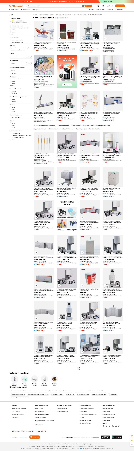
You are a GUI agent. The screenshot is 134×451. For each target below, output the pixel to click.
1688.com (51, 444)
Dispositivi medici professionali (63, 14)
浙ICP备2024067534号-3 (106, 448)
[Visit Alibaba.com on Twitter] (110, 426)
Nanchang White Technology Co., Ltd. (43, 161)
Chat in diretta (83, 411)
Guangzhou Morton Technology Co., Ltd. (43, 120)
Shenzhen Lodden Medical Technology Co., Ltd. (90, 48)
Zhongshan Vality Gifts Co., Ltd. (87, 118)
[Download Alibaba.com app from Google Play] (117, 437)
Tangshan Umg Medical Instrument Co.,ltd (67, 48)
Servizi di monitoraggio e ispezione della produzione (44, 421)
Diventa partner (106, 420)
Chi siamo (14, 405)
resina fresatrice (16, 390)
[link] (132, 436)
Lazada (67, 444)
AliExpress (44, 444)
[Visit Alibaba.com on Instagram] (113, 426)
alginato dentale (76, 125)
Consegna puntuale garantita (42, 414)
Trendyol (83, 444)
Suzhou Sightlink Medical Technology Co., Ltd (44, 48)
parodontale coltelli (89, 125)
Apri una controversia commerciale (88, 414)
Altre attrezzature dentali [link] (96, 14)
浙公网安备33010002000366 (92, 448)
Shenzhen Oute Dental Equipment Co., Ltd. (67, 118)
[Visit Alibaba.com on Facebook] (103, 426)
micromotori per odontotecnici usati (20, 397)
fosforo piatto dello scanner (104, 125)
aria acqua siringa (68, 390)
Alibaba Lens (19, 437)
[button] (83, 6)
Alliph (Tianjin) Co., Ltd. (108, 50)
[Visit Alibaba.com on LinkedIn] (106, 426)
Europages (89, 444)
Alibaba (35, 14)
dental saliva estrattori (55, 129)
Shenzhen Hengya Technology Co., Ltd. (112, 83)
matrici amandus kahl (64, 125)
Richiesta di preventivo (62, 411)
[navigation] (20, 191)
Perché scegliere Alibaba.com (19, 408)
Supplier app (69, 437)
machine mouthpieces (84, 394)
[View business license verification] (81, 448)
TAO (79, 444)
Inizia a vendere (106, 411)
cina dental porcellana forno (18, 394)
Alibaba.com (96, 437)
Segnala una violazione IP (86, 420)
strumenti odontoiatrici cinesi (99, 394)
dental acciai (43, 390)
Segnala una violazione (85, 423)
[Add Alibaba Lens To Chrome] (34, 437)
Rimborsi (82, 417)
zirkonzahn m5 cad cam (58, 394)
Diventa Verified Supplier (108, 417)
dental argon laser (69, 129)
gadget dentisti (114, 394)
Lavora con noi (15, 417)
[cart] (103, 6)
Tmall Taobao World (59, 444)
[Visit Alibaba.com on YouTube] (116, 426)
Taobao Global (73, 444)
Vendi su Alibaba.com (108, 408)
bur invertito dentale (55, 390)
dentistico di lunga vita (41, 129)
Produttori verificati (62, 408)
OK (29, 56)
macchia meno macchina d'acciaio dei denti (38, 394)
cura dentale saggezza (82, 390)
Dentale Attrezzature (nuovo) (80, 14)
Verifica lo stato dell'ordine (109, 414)
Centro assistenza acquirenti (87, 408)
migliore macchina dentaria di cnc (98, 390)
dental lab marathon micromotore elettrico (45, 125)
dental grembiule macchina (30, 390)
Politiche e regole (39, 424)
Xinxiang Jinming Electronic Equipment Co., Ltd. (90, 83)
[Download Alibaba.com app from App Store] (105, 437)
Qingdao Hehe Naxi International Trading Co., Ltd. (44, 85)
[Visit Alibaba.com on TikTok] (119, 426)
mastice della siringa (95, 129)
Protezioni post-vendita (40, 417)
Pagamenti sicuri (39, 408)
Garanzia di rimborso (39, 411)
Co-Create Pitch (16, 411)
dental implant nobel (81, 129)
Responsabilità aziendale (18, 414)
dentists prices (71, 394)
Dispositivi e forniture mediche (46, 14)
